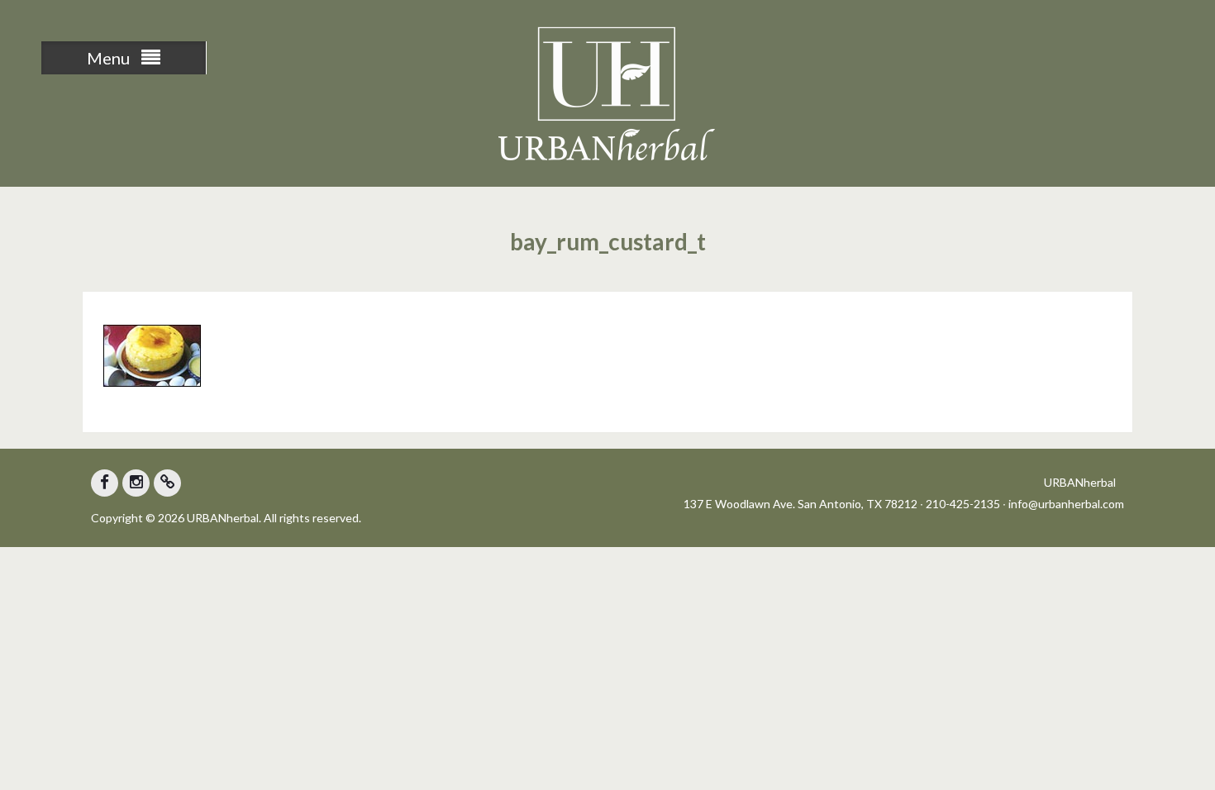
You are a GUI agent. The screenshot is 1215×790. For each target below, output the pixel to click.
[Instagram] (136, 483)
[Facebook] (104, 483)
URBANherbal (1080, 482)
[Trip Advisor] (167, 483)
